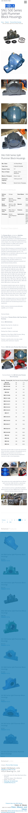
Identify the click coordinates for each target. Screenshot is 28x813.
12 (14, 520)
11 (11, 520)
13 (17, 520)
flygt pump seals (20, 811)
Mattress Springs (12, 811)
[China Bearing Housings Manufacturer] (10, 6)
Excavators (4, 812)
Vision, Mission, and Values (19, 808)
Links (14, 803)
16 (25, 520)
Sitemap (20, 803)
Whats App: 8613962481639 (11, 781)
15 (22, 520)
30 (7, 522)
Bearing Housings (11, 812)
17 (2, 522)
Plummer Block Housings (15, 22)
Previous (4, 520)
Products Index (9, 803)
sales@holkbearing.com (9, 782)
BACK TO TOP (12, 769)
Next (10, 522)
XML (17, 803)
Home (2, 22)
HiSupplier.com (4, 769)
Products (7, 22)
